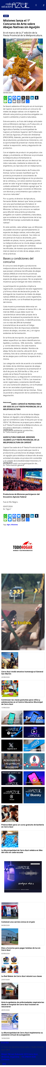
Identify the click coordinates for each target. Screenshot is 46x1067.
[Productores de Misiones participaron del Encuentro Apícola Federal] (22, 479)
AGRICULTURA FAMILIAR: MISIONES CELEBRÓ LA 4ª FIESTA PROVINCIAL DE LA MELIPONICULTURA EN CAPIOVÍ (21, 440)
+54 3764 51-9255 (28, 1057)
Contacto (5, 1059)
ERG (4, 1064)
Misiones (14, 525)
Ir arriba (5, 1042)
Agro (6, 16)
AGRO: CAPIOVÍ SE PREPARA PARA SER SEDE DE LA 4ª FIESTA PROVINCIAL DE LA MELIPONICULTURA (22, 406)
